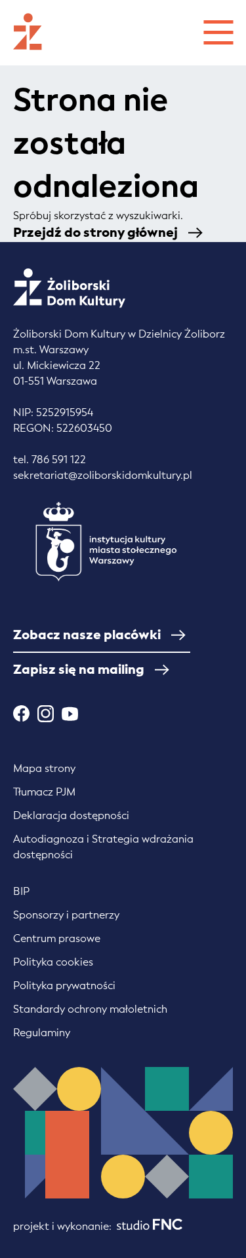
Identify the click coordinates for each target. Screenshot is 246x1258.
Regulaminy (41, 1033)
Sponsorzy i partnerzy (66, 915)
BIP (21, 891)
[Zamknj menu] (218, 30)
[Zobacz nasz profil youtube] (70, 713)
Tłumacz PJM (44, 792)
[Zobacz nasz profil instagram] (45, 713)
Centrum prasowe (56, 938)
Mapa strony (44, 768)
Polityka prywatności (64, 985)
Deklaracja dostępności (71, 815)
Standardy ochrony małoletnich (90, 1009)
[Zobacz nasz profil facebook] (21, 713)
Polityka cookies (53, 962)
